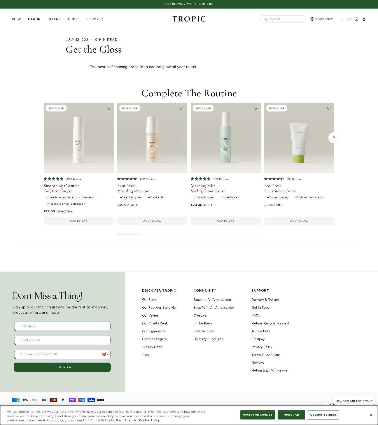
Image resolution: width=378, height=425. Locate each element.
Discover (95, 19)
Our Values (150, 315)
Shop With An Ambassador (214, 307)
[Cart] (364, 19)
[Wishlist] (349, 19)
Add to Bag (79, 220)
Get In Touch (261, 307)
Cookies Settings (323, 414)
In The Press (203, 323)
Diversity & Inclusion (208, 339)
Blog (145, 355)
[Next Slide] (334, 138)
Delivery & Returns (266, 299)
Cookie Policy (149, 420)
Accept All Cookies (257, 414)
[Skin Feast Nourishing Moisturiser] (152, 138)
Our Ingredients (153, 331)
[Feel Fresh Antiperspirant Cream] (299, 138)
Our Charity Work (155, 323)
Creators (200, 315)
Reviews (258, 362)
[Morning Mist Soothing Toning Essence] (226, 138)
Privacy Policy (262, 347)
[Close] (371, 415)
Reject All (291, 414)
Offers (53, 19)
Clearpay (258, 339)
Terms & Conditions (266, 355)
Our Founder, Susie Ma (159, 307)
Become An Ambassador (212, 299)
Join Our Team (204, 331)
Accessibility (261, 331)
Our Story (149, 299)
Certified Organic (155, 339)
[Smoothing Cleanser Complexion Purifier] (79, 138)
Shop (16, 19)
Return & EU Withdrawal (270, 370)
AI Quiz (73, 19)
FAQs (256, 315)
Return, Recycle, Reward (270, 323)
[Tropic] (189, 19)
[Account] (356, 19)
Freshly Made (152, 347)
